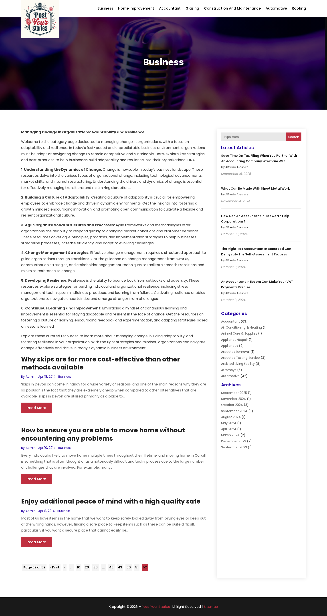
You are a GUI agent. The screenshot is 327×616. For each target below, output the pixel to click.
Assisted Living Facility (238, 363)
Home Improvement (136, 8)
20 (87, 567)
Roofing (299, 8)
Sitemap (211, 606)
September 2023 (234, 447)
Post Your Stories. (156, 606)
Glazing (192, 8)
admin (31, 376)
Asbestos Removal (235, 351)
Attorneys (228, 370)
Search (293, 137)
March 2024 (230, 435)
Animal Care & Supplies (239, 333)
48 (111, 567)
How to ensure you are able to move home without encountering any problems (103, 434)
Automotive (276, 8)
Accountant (170, 8)
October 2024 (232, 405)
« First (54, 567)
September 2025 (234, 393)
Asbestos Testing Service (240, 357)
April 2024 (228, 429)
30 (95, 567)
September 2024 (234, 411)
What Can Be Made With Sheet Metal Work (255, 188)
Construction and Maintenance (232, 8)
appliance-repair (234, 339)
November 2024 (233, 399)
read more (36, 407)
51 (136, 567)
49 (120, 567)
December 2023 (233, 441)
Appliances (229, 345)
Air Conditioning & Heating (241, 327)
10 (78, 567)
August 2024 (231, 417)
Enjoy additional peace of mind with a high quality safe (110, 501)
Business (105, 8)
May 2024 (228, 423)
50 (129, 567)
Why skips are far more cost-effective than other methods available (100, 363)
